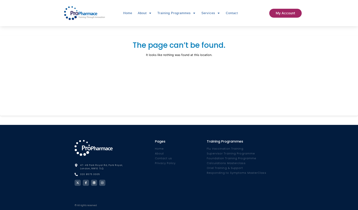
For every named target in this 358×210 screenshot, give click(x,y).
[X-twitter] (78, 183)
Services (208, 13)
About (142, 13)
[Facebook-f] (86, 183)
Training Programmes (174, 13)
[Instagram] (102, 183)
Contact (232, 13)
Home (127, 13)
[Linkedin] (94, 183)
